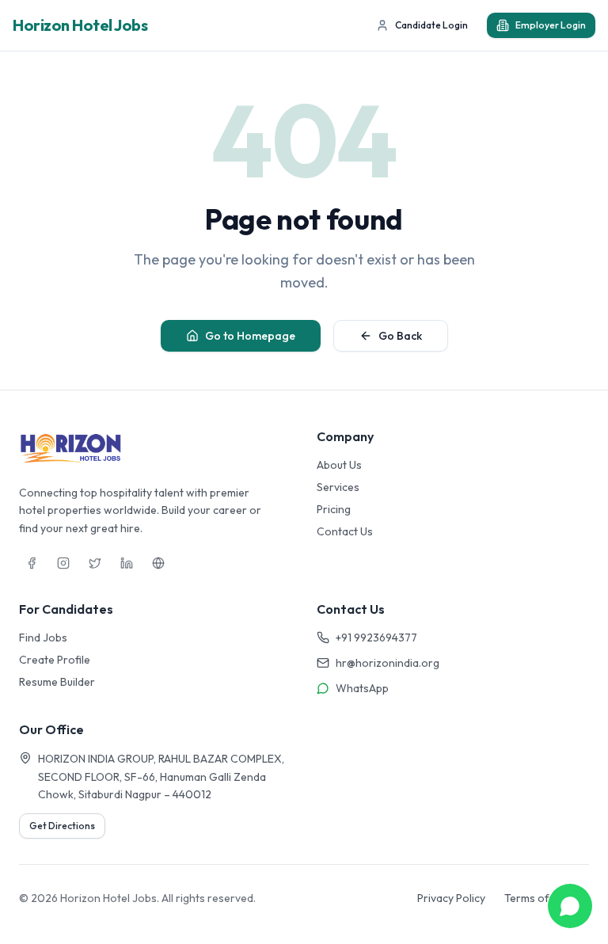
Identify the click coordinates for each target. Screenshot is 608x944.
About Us (339, 465)
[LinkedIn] (126, 563)
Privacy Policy (451, 898)
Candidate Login (431, 25)
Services (338, 487)
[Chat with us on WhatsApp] (570, 906)
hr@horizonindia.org (387, 663)
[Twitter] (95, 563)
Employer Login (550, 25)
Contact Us (345, 531)
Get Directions (62, 826)
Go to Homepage (250, 336)
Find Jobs (43, 637)
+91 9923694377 (376, 637)
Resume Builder (57, 682)
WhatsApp (362, 688)
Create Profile (54, 660)
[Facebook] (31, 563)
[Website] (158, 563)
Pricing (334, 509)
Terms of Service (546, 898)
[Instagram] (63, 563)
